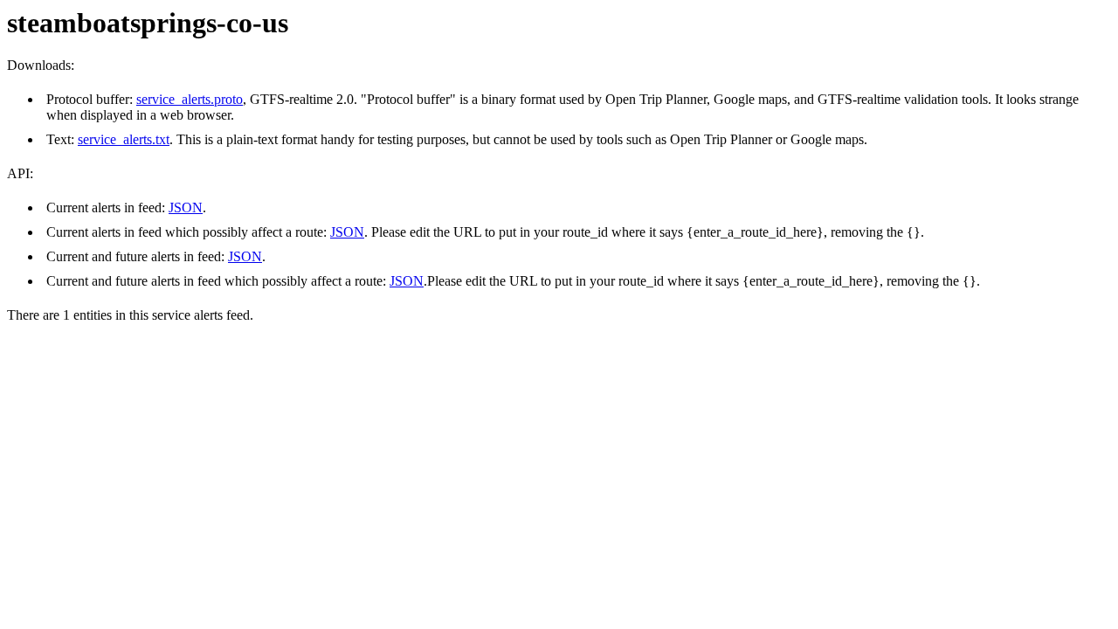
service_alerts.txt (123, 139)
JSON (186, 207)
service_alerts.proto (189, 99)
